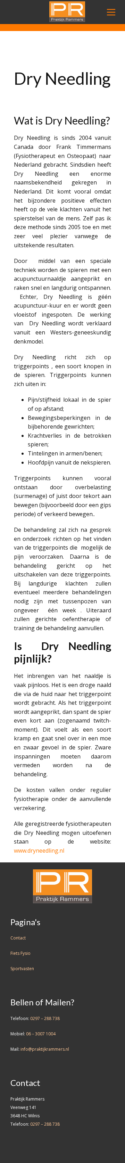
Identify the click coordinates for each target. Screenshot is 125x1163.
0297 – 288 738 (45, 1018)
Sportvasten (22, 969)
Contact (18, 938)
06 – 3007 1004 (41, 1034)
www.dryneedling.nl (39, 850)
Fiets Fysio (20, 953)
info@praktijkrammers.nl (44, 1049)
